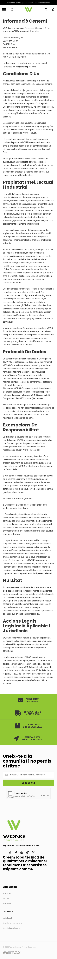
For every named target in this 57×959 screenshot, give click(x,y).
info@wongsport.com (26, 67)
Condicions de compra (12, 923)
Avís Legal (7, 918)
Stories (6, 898)
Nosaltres (7, 893)
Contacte (7, 903)
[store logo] (28, 9)
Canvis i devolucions (11, 928)
